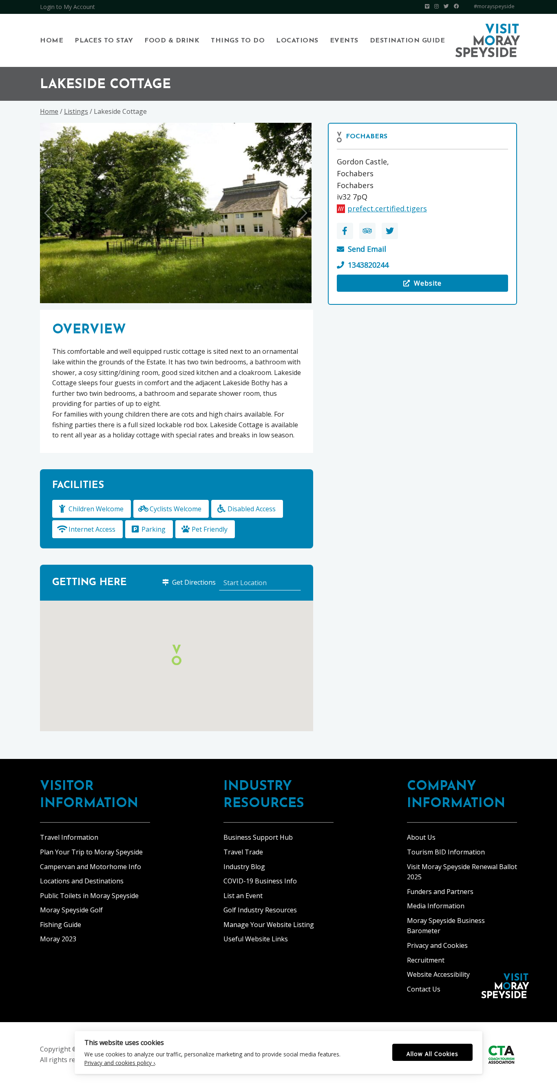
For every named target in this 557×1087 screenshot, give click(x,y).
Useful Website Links (255, 938)
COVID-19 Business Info (260, 880)
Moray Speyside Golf (71, 909)
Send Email (367, 249)
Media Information (435, 905)
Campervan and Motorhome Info (90, 866)
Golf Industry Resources (260, 909)
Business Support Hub (258, 837)
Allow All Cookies (432, 1054)
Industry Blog (244, 866)
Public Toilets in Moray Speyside (89, 895)
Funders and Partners (440, 891)
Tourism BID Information (446, 851)
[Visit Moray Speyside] (488, 40)
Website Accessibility (438, 974)
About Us (421, 837)
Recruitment (425, 960)
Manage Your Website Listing (268, 924)
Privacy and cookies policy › (119, 1063)
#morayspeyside (494, 6)
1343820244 (368, 265)
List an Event (243, 895)
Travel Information (69, 837)
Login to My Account (67, 7)
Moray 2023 (58, 938)
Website (389, 285)
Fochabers (366, 136)
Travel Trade (243, 851)
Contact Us (423, 989)
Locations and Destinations (82, 880)
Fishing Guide (60, 924)
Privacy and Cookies (437, 945)
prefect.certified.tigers (387, 208)
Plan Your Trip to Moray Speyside (91, 851)
